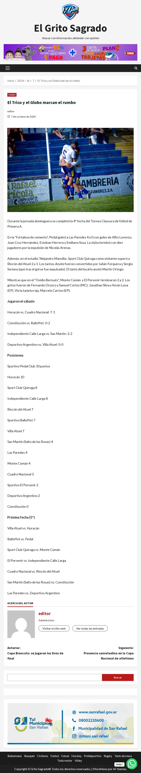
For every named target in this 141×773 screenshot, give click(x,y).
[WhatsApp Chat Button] (131, 763)
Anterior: (35, 653)
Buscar (118, 677)
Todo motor (64, 760)
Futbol (11, 94)
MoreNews (100, 769)
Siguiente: (109, 653)
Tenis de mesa (123, 756)
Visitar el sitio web (54, 628)
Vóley (78, 760)
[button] (8, 68)
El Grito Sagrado (70, 27)
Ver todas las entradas (90, 628)
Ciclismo (42, 756)
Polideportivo (92, 756)
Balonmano (15, 756)
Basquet (29, 756)
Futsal (65, 756)
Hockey (76, 756)
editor (10, 111)
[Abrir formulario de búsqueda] (136, 68)
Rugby (108, 756)
